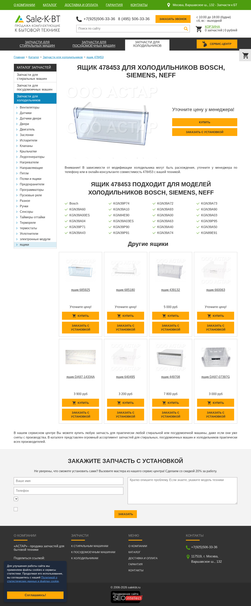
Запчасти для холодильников (63, 57)
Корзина (212, 26)
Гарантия (114, 5)
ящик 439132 (170, 290)
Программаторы (32, 189)
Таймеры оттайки (32, 217)
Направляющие (31, 167)
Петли (24, 173)
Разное (25, 200)
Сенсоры (26, 211)
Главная (19, 57)
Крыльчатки (28, 151)
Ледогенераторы (32, 157)
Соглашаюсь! (35, 595)
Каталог (50, 5)
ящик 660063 (215, 290)
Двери (24, 124)
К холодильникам (84, 558)
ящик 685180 (125, 290)
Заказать (125, 514)
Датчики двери (30, 118)
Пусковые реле (31, 195)
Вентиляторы (29, 107)
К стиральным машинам (89, 546)
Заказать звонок (173, 19)
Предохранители (32, 184)
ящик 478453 (95, 57)
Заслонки (27, 135)
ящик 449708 (170, 377)
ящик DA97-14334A (80, 377)
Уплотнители (29, 233)
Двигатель (27, 129)
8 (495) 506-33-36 (134, 19)
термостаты (28, 228)
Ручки (24, 206)
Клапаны (26, 146)
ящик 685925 (80, 290)
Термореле (28, 222)
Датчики (26, 113)
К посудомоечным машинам (93, 552)
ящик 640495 (125, 377)
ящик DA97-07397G (215, 377)
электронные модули (35, 239)
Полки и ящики (30, 178)
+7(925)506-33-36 (99, 19)
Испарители (28, 140)
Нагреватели (29, 162)
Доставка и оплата (81, 5)
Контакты (139, 5)
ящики (24, 244)
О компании (24, 5)
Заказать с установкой (204, 132)
